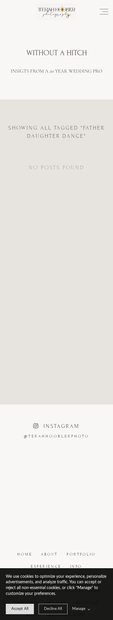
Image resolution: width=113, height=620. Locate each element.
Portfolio (81, 554)
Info (76, 566)
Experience (46, 566)
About (49, 554)
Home (24, 554)
